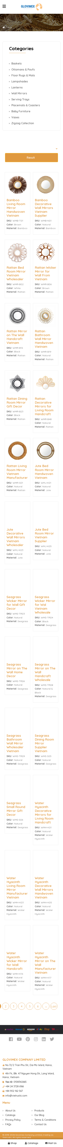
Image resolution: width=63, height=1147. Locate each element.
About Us (10, 1110)
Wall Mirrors (19, 93)
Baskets (16, 63)
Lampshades (19, 81)
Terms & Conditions (45, 1119)
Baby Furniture (20, 111)
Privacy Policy (12, 1119)
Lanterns (17, 87)
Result (31, 157)
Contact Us (40, 1124)
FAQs (8, 1124)
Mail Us (52, 1143)
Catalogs (32, 1143)
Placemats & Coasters (25, 105)
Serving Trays (20, 99)
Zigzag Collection (22, 123)
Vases (15, 117)
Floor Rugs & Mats (23, 75)
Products (39, 1110)
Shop (13, 1143)
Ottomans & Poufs (23, 69)
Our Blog (39, 1115)
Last (54, 1006)
